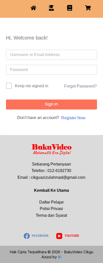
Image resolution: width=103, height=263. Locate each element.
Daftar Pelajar (51, 202)
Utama (63, 190)
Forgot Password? (80, 86)
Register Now (73, 118)
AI (59, 256)
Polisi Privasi (51, 208)
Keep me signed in (31, 86)
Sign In (51, 104)
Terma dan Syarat (51, 215)
